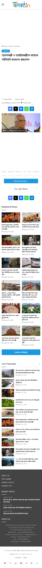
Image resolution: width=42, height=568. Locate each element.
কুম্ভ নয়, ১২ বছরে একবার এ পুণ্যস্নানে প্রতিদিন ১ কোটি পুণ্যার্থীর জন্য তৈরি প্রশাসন (11, 295)
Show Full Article (20, 181)
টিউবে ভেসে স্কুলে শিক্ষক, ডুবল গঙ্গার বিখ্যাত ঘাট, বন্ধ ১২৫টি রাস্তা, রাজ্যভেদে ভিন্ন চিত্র (30, 295)
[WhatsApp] (26, 109)
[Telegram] (32, 109)
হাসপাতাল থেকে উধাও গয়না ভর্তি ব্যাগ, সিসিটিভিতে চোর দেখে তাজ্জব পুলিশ (10, 272)
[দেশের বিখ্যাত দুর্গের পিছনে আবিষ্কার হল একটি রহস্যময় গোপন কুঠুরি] (31, 331)
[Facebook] (10, 109)
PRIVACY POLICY (8, 482)
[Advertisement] (21, 26)
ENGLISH (18, 557)
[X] (15, 109)
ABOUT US (6, 475)
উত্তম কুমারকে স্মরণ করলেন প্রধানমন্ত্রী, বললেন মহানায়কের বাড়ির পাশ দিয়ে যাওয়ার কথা (29, 249)
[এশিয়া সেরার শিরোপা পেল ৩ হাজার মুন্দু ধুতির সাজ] (11, 308)
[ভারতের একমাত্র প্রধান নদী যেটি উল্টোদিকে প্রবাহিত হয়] (8, 383)
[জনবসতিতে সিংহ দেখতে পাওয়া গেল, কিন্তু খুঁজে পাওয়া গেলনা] (8, 403)
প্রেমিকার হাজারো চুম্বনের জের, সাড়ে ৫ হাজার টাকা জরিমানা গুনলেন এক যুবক (30, 272)
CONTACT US (7, 486)
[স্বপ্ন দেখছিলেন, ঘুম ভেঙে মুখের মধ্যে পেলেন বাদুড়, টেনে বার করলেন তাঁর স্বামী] (8, 413)
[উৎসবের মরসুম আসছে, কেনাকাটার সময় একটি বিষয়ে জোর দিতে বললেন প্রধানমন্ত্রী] (11, 217)
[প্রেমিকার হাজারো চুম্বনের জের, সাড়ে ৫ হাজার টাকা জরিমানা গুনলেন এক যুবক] (31, 263)
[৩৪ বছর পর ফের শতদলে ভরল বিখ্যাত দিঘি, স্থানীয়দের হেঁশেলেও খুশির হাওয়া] (31, 308)
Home (5, 46)
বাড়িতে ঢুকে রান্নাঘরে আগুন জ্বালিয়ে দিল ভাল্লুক (28, 390)
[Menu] (3, 5)
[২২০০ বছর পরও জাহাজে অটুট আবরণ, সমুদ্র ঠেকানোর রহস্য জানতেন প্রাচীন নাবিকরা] (8, 462)
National (17, 46)
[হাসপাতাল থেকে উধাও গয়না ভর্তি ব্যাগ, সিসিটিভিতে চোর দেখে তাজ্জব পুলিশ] (11, 263)
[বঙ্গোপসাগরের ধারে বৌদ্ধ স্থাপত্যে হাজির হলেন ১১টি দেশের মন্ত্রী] (11, 331)
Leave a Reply (21, 352)
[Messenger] (21, 109)
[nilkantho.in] (21, 4)
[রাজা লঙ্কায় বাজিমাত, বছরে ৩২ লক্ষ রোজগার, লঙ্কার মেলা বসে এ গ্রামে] (11, 240)
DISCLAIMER (6, 479)
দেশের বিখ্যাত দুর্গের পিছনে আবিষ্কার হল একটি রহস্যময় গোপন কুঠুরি (31, 340)
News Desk (8, 99)
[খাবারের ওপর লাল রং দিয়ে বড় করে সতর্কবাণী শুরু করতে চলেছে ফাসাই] (31, 217)
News (11, 46)
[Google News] (21, 189)
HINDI (25, 557)
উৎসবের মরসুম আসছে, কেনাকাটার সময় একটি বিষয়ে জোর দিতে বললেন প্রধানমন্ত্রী (10, 227)
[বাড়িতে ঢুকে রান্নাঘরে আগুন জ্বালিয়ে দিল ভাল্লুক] (8, 393)
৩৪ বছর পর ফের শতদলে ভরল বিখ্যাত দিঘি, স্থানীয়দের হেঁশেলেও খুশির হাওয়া (30, 317)
